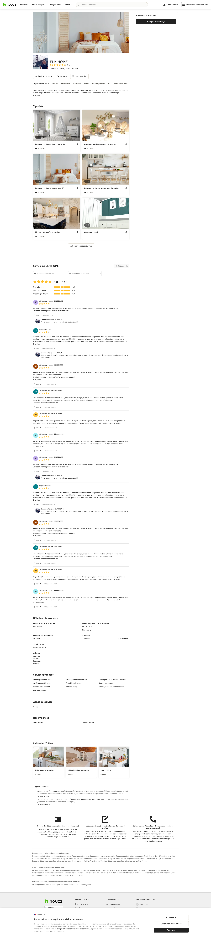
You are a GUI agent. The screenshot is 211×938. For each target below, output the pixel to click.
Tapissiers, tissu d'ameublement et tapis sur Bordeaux (120, 873)
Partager (63, 76)
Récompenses (98, 83)
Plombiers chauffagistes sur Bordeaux (153, 870)
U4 (35, 415)
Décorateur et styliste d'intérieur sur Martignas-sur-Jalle (93, 856)
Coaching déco (85, 885)
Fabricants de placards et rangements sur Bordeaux (118, 870)
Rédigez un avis (122, 266)
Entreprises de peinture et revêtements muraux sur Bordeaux (73, 870)
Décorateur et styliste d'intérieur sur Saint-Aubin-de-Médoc (74, 859)
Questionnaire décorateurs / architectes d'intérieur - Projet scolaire (74, 799)
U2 (35, 435)
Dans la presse (80, 908)
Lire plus (36, 96)
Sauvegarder (81, 76)
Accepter (171, 930)
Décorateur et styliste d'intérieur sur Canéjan (89, 861)
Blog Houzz (144, 904)
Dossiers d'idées (121, 83)
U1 (36, 392)
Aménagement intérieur (41, 885)
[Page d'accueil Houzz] (9, 4)
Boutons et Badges (113, 904)
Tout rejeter (171, 917)
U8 (35, 302)
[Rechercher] (78, 4)
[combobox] (112, 4)
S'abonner (124, 639)
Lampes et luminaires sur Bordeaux (69, 875)
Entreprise (65, 83)
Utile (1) (38, 384)
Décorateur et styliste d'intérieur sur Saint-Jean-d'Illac (137, 856)
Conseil (67, 4)
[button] (84, 273)
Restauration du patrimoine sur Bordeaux (47, 873)
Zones (86, 83)
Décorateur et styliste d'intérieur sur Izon (55, 861)
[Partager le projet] (77, 144)
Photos (23, 4)
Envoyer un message (156, 21)
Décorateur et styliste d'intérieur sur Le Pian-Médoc (127, 861)
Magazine (54, 4)
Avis (109, 83)
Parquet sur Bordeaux (40, 870)
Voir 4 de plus (38, 691)
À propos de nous (41, 83)
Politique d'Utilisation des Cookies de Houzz (72, 929)
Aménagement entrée (57, 791)
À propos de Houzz (82, 904)
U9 (35, 366)
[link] (37, 344)
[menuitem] (23, 5)
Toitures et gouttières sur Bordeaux (156, 873)
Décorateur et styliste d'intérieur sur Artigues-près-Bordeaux (122, 859)
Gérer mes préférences (171, 924)
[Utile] (34, 315)
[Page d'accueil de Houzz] (53, 901)
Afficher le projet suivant (81, 246)
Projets (55, 83)
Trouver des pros (38, 4)
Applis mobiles (111, 908)
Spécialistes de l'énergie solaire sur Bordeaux (82, 873)
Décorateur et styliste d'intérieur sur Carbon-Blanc (51, 856)
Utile (37, 315)
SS (35, 330)
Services (77, 83)
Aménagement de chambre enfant (65, 885)
